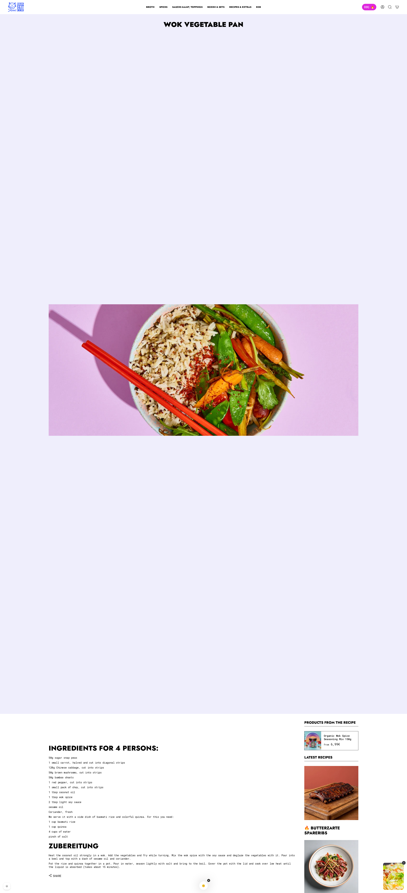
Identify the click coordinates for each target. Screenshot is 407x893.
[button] (150, 7)
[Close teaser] (208, 880)
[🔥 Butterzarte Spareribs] (331, 793)
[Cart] (397, 7)
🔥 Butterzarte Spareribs (322, 830)
